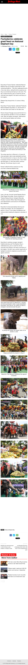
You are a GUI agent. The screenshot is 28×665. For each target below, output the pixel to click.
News (2, 36)
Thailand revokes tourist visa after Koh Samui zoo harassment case (16, 575)
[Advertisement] (14, 18)
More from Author (9, 558)
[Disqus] (14, 602)
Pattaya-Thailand (8, 36)
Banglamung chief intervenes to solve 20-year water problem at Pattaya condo (7, 547)
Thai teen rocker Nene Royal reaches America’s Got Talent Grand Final (17, 562)
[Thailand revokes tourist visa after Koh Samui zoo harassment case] (4, 576)
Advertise (14, 660)
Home (2, 34)
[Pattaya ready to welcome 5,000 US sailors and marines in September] (4, 570)
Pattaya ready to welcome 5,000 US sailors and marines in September (17, 569)
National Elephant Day (9, 529)
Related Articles (8, 555)
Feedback (19, 660)
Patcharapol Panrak (6, 46)
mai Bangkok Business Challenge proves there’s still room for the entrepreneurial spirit (21, 547)
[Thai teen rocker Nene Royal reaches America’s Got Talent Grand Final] (4, 563)
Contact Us (9, 660)
